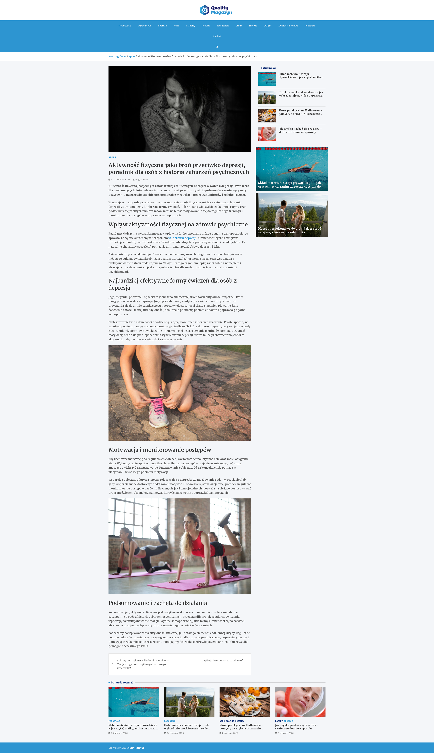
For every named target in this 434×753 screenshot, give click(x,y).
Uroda (239, 25)
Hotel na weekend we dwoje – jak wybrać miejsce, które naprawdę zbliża (301, 96)
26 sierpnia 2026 (119, 733)
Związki (268, 25)
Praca (176, 25)
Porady (279, 721)
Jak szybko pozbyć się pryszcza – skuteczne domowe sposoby (300, 130)
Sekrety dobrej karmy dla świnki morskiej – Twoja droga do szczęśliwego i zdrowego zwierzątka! (143, 664)
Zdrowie (253, 25)
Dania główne (227, 721)
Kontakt (217, 36)
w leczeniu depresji (182, 238)
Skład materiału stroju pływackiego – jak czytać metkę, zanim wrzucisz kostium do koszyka (300, 79)
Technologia (223, 25)
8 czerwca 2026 (230, 733)
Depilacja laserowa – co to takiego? (222, 660)
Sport (112, 157)
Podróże (162, 25)
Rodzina (206, 25)
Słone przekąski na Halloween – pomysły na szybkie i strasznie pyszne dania (300, 114)
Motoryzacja (125, 25)
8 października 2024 (121, 179)
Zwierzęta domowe (288, 25)
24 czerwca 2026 (175, 733)
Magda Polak (141, 179)
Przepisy (190, 25)
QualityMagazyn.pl (136, 747)
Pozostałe (310, 25)
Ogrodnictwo (144, 25)
